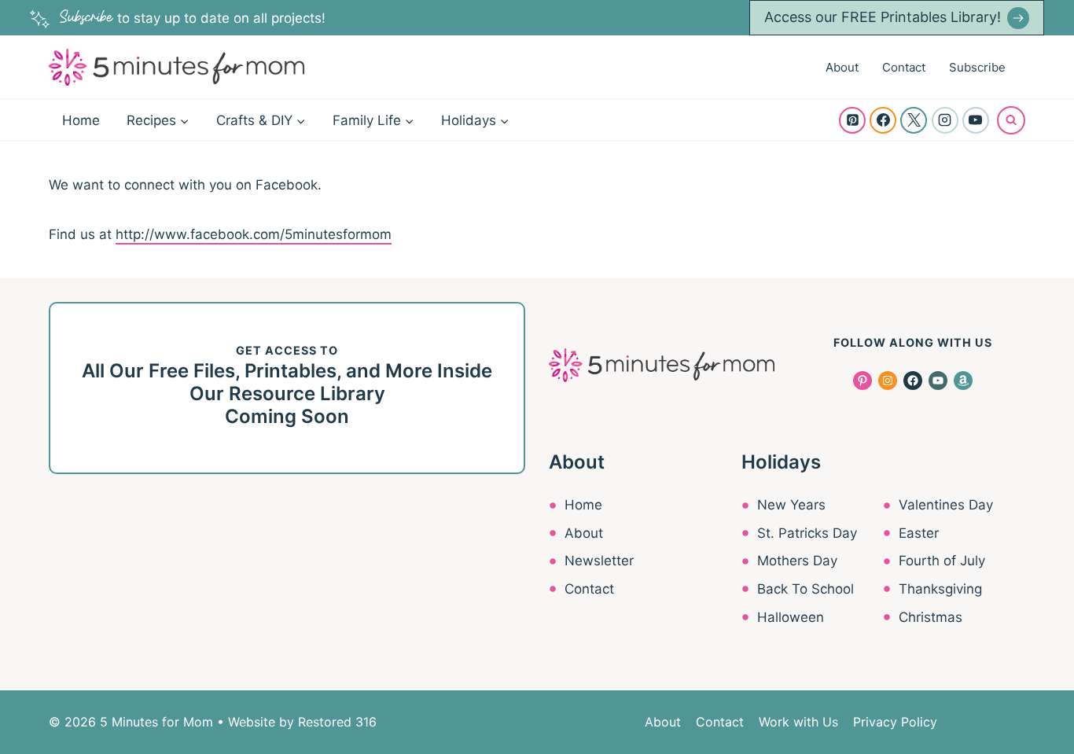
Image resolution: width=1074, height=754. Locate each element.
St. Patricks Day (807, 533)
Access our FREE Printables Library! (882, 17)
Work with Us (798, 722)
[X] (913, 120)
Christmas (930, 617)
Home (81, 120)
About (842, 67)
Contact (903, 67)
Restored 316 (337, 722)
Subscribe (977, 67)
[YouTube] (975, 120)
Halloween (790, 617)
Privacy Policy (895, 722)
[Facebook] (883, 120)
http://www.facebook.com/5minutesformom (254, 234)
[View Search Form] (1011, 120)
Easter (919, 533)
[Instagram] (945, 120)
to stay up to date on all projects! (193, 18)
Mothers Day (797, 560)
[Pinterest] (852, 120)
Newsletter (599, 560)
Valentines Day (946, 505)
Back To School (805, 589)
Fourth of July (942, 560)
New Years (791, 505)
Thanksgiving (940, 589)
